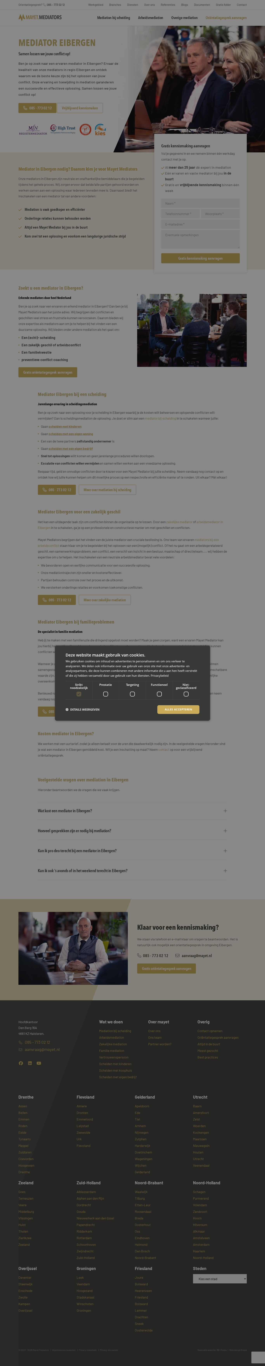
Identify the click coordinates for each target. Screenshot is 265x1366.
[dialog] (132, 683)
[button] (83, 709)
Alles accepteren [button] (178, 709)
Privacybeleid (160, 675)
